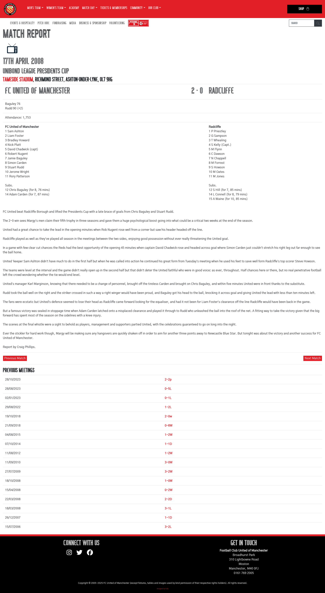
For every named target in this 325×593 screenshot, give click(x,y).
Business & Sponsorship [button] (92, 23)
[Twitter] (81, 554)
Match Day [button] (88, 8)
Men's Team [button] (34, 8)
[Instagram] (71, 554)
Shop (301, 9)
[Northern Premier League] (137, 23)
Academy (74, 8)
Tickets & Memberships (113, 8)
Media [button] (72, 23)
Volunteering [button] (117, 23)
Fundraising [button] (59, 23)
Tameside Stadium (18, 79)
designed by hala (162, 589)
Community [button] (136, 8)
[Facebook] (91, 554)
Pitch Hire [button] (43, 23)
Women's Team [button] (54, 8)
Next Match (313, 358)
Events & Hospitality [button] (22, 23)
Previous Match (15, 358)
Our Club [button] (153, 8)
